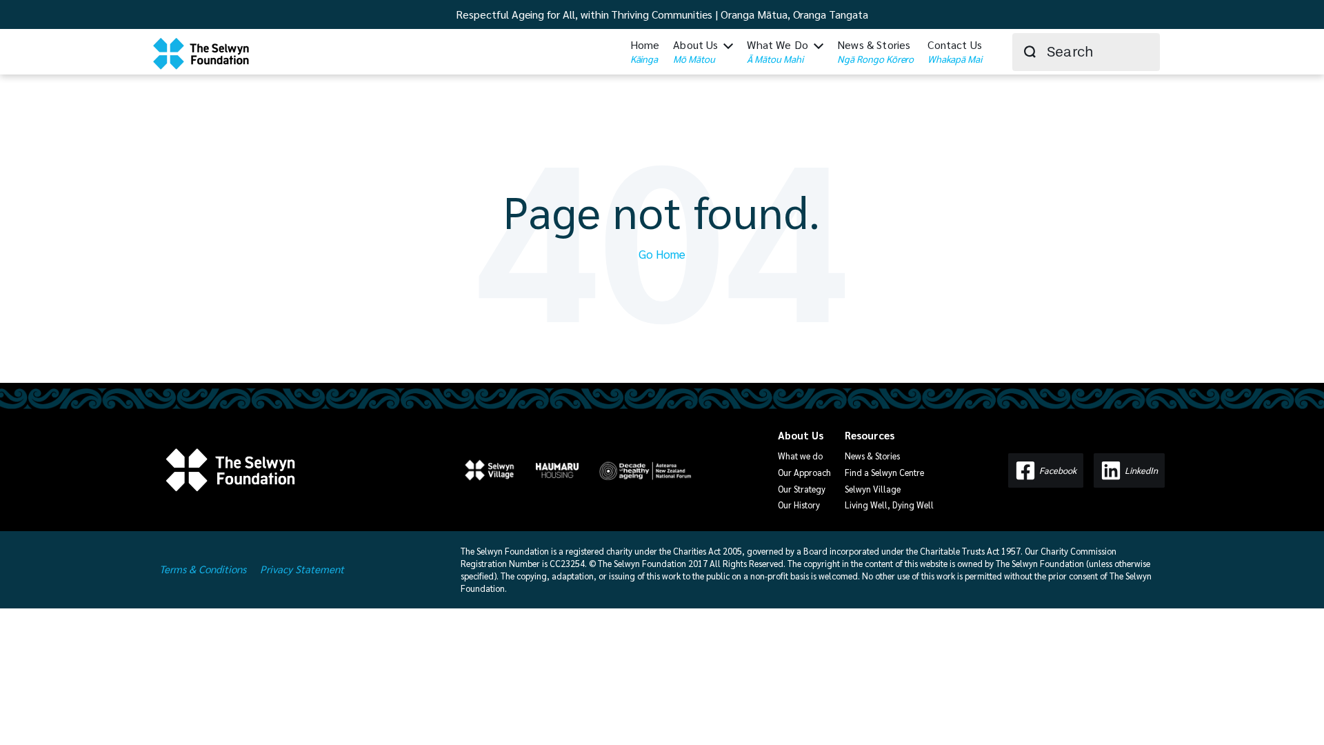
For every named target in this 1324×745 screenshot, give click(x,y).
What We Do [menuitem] (777, 51)
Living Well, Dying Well (889, 504)
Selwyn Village (873, 489)
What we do (800, 455)
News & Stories (872, 455)
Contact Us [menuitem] (954, 51)
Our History (799, 504)
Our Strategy (801, 489)
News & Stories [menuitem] (875, 51)
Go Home (662, 253)
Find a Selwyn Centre (884, 472)
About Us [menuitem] (695, 51)
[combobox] (1086, 52)
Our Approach (804, 472)
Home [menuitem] (645, 51)
